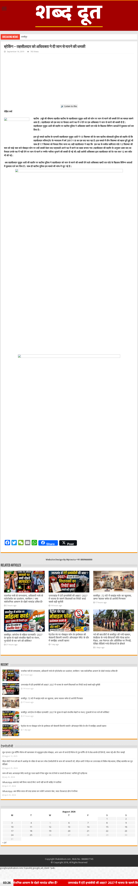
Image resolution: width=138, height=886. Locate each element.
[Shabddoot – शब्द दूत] (69, 15)
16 (126, 827)
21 (88, 831)
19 (50, 831)
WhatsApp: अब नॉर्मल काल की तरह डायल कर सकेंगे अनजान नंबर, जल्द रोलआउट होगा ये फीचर (40, 791)
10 (12, 827)
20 (69, 831)
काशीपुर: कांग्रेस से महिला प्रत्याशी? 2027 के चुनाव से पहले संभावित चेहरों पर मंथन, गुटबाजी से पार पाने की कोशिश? (23, 637)
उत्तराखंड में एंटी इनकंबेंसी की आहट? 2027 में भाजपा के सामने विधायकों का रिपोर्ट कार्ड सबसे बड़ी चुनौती (68, 598)
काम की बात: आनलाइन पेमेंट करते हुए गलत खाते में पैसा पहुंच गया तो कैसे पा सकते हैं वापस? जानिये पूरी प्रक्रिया (44, 773)
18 (31, 831)
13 (69, 827)
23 (126, 831)
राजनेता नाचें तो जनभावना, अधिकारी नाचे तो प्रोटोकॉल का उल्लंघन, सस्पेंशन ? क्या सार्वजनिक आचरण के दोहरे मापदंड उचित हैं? (23, 598)
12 (50, 827)
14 (88, 827)
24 (12, 835)
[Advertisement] (69, 79)
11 (31, 827)
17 (12, 831)
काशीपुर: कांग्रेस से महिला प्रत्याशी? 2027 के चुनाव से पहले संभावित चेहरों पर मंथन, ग (54, 37)
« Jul (4, 842)
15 (107, 827)
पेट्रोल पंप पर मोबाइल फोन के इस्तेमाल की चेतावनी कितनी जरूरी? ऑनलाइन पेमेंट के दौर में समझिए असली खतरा (69, 637)
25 (31, 835)
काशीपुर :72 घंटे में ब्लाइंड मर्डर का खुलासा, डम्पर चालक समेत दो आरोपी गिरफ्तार (112, 597)
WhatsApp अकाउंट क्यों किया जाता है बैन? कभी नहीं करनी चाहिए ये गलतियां (31, 782)
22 (107, 831)
